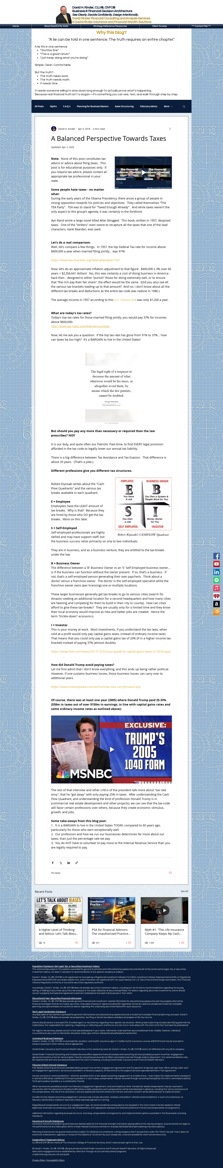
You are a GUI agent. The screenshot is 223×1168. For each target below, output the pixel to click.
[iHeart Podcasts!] (216, 596)
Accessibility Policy (55, 1160)
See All (184, 891)
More (166, 106)
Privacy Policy (38, 1160)
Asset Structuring (124, 106)
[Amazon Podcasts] (216, 604)
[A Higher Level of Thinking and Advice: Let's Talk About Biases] (58, 910)
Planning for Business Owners (92, 106)
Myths (53, 106)
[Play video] (143, 172)
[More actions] (170, 129)
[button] (110, 26)
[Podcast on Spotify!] (216, 580)
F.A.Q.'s (66, 106)
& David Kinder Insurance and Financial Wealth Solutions (111, 22)
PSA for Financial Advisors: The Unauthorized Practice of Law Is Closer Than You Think (110, 932)
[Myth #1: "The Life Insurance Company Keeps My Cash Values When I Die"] (164, 910)
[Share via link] (76, 862)
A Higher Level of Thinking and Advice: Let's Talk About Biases (58, 932)
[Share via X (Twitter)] (60, 862)
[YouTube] (216, 564)
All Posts (39, 106)
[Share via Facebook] (52, 862)
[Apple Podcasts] (216, 588)
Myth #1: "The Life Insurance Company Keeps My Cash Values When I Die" (164, 932)
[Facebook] (216, 556)
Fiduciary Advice (148, 106)
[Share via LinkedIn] (68, 862)
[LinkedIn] (216, 572)
